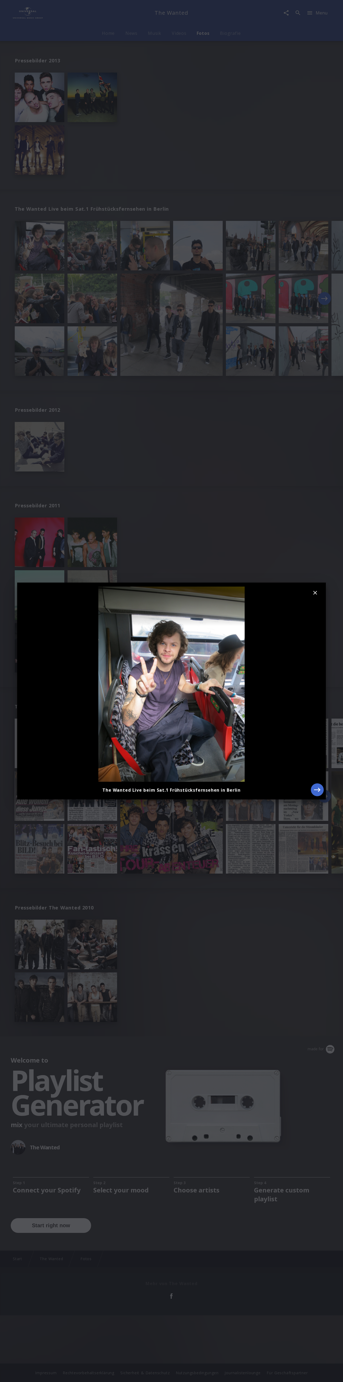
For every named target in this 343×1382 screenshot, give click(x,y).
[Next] (317, 789)
